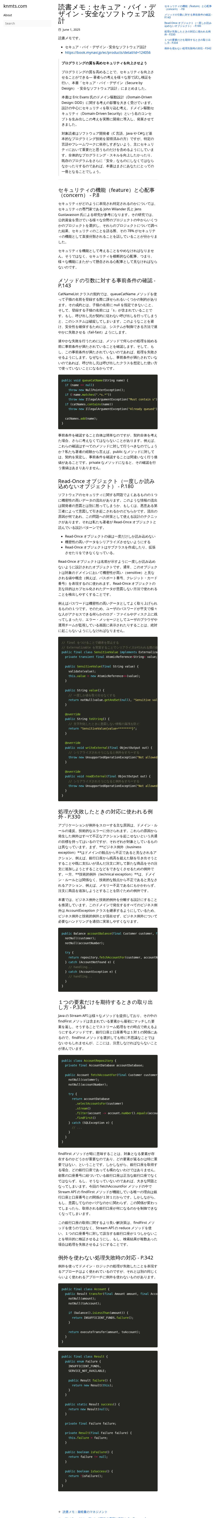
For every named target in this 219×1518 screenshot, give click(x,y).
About (7, 15)
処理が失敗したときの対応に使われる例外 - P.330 (187, 33)
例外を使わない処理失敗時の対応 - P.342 (187, 48)
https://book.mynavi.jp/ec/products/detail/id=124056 (108, 52)
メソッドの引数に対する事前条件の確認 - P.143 (188, 16)
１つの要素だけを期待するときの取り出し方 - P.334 (187, 41)
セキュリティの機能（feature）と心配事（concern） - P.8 (188, 7)
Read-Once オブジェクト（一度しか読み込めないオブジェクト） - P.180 (188, 24)
